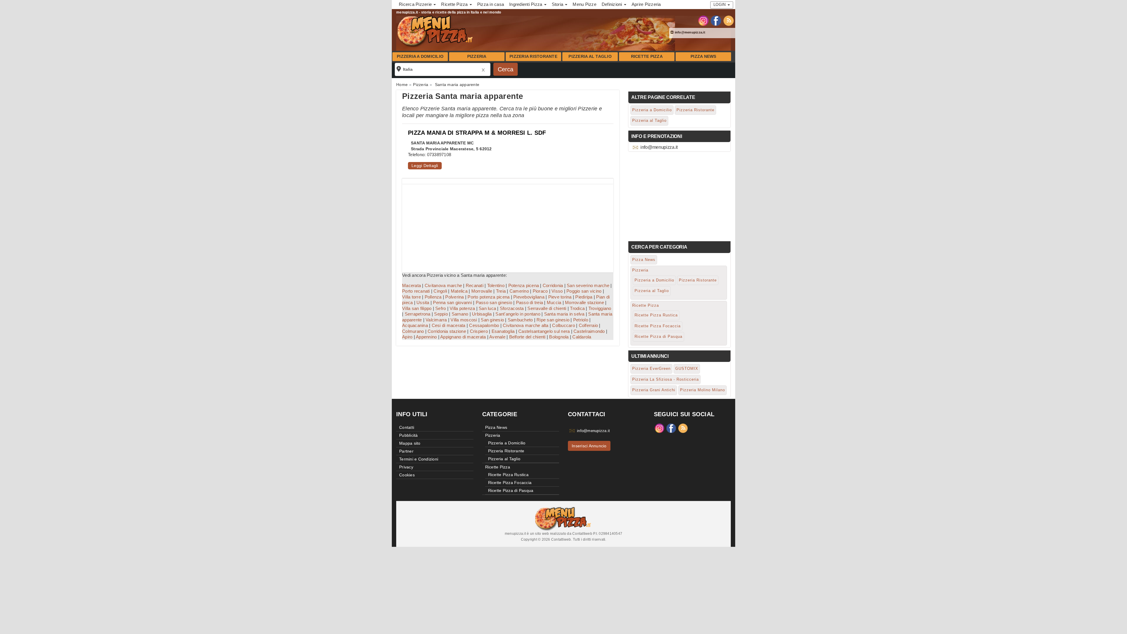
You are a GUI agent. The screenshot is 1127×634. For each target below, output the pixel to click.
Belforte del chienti (527, 336)
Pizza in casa (490, 4)
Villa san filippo (416, 308)
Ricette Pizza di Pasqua (658, 336)
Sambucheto (520, 319)
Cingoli (440, 291)
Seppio (441, 313)
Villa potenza (462, 308)
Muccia (554, 302)
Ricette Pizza (647, 56)
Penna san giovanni (452, 302)
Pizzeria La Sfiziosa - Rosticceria (665, 379)
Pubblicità (408, 435)
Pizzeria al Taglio (590, 56)
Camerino (519, 291)
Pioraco (540, 291)
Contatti (406, 427)
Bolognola (558, 336)
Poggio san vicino (583, 291)
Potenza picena (523, 285)
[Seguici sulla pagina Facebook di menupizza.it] (716, 20)
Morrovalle (481, 291)
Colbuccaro (563, 325)
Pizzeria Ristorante (533, 56)
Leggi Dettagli (424, 165)
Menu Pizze (584, 4)
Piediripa (583, 296)
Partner (406, 451)
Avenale (497, 336)
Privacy (406, 467)
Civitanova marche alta (526, 325)
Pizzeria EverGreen (651, 368)
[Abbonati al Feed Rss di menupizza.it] (728, 20)
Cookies (407, 475)
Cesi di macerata (448, 325)
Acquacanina (415, 325)
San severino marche (588, 285)
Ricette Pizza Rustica (656, 315)
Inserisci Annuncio (589, 446)
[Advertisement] (508, 225)
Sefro (440, 308)
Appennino (426, 336)
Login (720, 4)
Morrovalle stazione (584, 302)
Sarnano (460, 313)
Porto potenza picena (488, 296)
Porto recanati (416, 291)
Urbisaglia (482, 313)
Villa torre (411, 296)
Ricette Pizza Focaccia (658, 326)
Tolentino (496, 285)
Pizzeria (477, 56)
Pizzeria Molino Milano (702, 390)
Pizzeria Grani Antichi (653, 390)
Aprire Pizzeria (646, 4)
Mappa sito (410, 443)
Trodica (577, 308)
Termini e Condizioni (418, 459)
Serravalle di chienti (546, 308)
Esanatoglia (503, 331)
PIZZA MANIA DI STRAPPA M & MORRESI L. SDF (477, 132)
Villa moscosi (464, 319)
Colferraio (588, 325)
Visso (557, 291)
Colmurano (413, 331)
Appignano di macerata (463, 336)
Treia (501, 291)
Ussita (422, 302)
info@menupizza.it (689, 32)
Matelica (459, 291)
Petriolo (580, 319)
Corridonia (553, 285)
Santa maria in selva (564, 313)
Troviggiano (599, 308)
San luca (487, 308)
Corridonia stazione (447, 331)
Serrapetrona (418, 313)
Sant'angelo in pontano (517, 313)
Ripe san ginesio (552, 319)
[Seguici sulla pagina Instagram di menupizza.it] (703, 20)
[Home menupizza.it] (435, 30)
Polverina (454, 296)
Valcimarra (436, 319)
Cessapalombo (484, 325)
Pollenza (433, 296)
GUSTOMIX (686, 368)
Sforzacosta (512, 308)
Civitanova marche (443, 285)
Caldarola (581, 336)
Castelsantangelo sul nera (544, 331)
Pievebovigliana (528, 296)
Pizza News (703, 56)
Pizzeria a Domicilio (420, 56)
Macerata (411, 285)
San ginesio (492, 319)
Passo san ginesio (494, 302)
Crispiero (479, 331)
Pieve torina (560, 296)
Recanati (474, 285)
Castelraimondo (589, 331)
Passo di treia (529, 302)
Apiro (407, 336)
